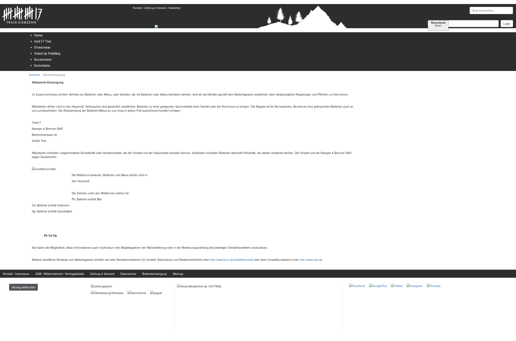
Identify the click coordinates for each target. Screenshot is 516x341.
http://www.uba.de (311, 260)
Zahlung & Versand (155, 8)
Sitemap (178, 274)
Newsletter (175, 8)
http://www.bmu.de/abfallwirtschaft (231, 260)
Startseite (34, 75)
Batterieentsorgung (154, 274)
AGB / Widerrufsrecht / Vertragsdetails (59, 274)
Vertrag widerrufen (23, 287)
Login (506, 24)
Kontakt (137, 8)
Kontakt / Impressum (16, 274)
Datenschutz (128, 274)
